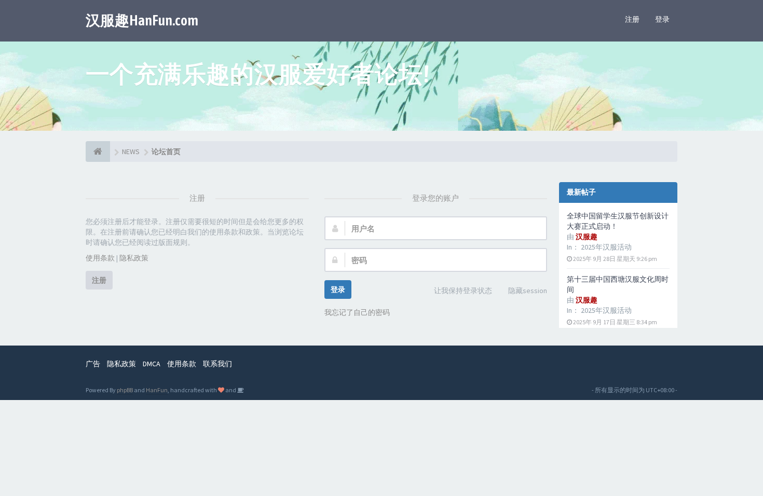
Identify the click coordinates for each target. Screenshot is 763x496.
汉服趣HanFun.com (142, 20)
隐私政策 (133, 258)
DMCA (151, 363)
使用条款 (100, 258)
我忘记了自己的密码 (357, 312)
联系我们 (217, 363)
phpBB (125, 390)
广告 (93, 363)
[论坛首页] (98, 151)
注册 (632, 19)
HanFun (157, 390)
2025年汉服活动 (606, 247)
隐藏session (527, 290)
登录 (662, 19)
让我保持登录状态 (463, 290)
